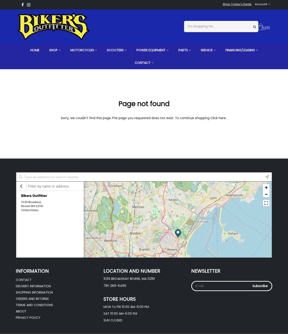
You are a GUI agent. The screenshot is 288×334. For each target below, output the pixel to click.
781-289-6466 (115, 285)
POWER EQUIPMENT (151, 50)
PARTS (183, 50)
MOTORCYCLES (82, 50)
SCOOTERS (116, 50)
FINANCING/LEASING (240, 50)
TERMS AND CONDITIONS (34, 305)
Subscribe (260, 286)
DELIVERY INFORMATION (33, 286)
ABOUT (21, 311)
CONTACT (143, 62)
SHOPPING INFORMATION (34, 292)
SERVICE (207, 50)
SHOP (53, 50)
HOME (34, 50)
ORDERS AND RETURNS (32, 298)
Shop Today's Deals (237, 4)
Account (261, 4)
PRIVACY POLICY (28, 317)
